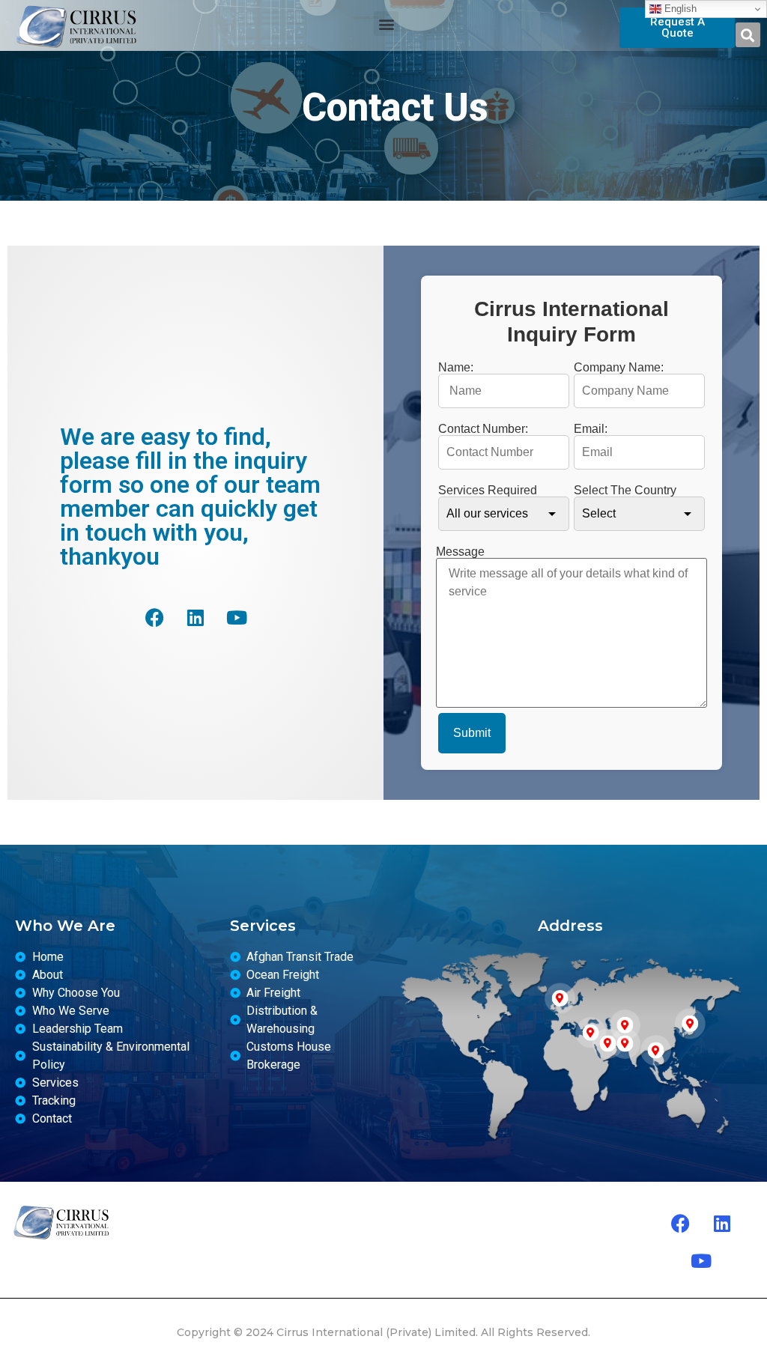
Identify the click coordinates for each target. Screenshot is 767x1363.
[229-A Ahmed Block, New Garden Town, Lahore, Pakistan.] (624, 1025)
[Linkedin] (195, 617)
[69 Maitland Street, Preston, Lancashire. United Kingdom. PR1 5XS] (560, 998)
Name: (455, 368)
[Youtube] (236, 617)
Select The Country (625, 491)
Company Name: (619, 368)
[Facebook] (154, 617)
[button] (386, 23)
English (679, 8)
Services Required (487, 491)
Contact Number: (483, 429)
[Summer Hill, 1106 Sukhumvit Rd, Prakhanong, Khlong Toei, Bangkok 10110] (655, 1050)
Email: (590, 429)
